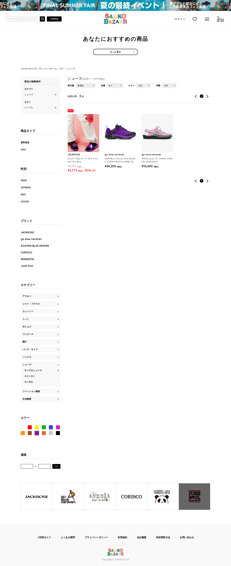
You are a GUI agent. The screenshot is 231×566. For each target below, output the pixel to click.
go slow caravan (31, 239)
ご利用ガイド (44, 537)
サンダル (28, 381)
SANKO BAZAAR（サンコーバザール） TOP (42, 68)
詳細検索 (54, 19)
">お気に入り (195, 19)
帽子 (25, 341)
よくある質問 (68, 537)
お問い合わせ (187, 537)
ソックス (27, 357)
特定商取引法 (163, 537)
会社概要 (141, 537)
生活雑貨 (27, 398)
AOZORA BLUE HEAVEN (35, 245)
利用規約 (122, 537)
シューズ (70, 68)
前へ (195, 96)
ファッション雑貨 (31, 391)
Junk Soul (27, 265)
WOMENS (26, 187)
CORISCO (26, 252)
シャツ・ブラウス (31, 303)
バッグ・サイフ (30, 349)
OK (56, 466)
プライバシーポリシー (96, 537)
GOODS (25, 201)
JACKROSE (27, 232)
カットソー (28, 311)
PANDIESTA (27, 259)
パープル (28, 107)
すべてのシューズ (33, 370)
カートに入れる (220, 19)
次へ (207, 96)
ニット (26, 319)
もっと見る (115, 51)
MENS (24, 180)
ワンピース (28, 334)
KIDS (23, 194)
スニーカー (29, 376)
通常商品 (25, 142)
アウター (27, 296)
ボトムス (27, 326)
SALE (23, 149)
